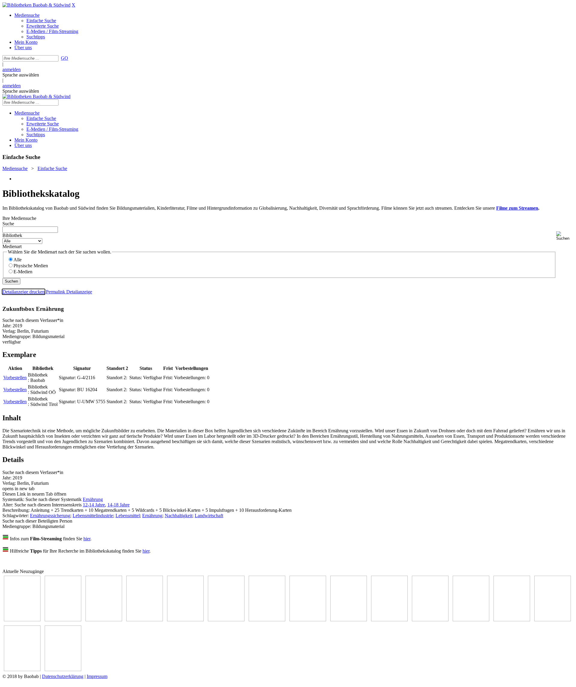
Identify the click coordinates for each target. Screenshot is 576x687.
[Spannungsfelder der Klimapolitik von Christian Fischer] (63, 619)
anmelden (11, 69)
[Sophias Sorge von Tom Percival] (185, 619)
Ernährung (93, 499)
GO (64, 58)
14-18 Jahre (118, 504)
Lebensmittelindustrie (93, 515)
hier (86, 538)
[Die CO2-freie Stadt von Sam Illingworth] (104, 619)
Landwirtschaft (209, 515)
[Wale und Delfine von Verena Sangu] (144, 619)
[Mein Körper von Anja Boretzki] (552, 619)
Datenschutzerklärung (62, 676)
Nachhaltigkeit (178, 515)
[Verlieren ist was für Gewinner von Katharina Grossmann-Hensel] (226, 619)
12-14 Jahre (94, 504)
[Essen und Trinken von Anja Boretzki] (512, 619)
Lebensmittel (128, 515)
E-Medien (23, 271)
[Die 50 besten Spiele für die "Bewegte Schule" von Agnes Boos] (471, 619)
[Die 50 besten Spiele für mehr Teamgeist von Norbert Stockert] (389, 619)
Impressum (97, 676)
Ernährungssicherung (50, 515)
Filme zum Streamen (517, 208)
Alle (18, 259)
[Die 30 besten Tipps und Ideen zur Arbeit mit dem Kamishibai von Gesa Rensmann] (22, 619)
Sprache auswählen (20, 74)
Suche (8, 223)
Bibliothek (12, 235)
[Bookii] (267, 619)
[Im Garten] (348, 619)
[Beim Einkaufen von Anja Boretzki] (22, 669)
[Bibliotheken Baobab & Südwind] (36, 5)
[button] (565, 236)
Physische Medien (31, 265)
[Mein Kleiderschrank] (63, 669)
